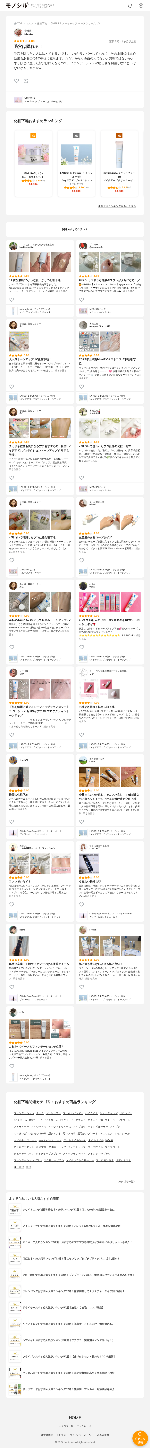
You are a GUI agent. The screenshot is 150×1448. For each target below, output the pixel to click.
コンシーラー (53, 1113)
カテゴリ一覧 (66, 1425)
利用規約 (61, 1435)
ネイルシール (122, 1133)
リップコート (112, 1146)
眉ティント (54, 1133)
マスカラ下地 (95, 1120)
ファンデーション (24, 1113)
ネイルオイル (96, 1140)
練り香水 (19, 1167)
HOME (75, 1417)
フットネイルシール (74, 1140)
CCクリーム (36, 1120)
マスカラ (81, 1120)
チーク (40, 1113)
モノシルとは (84, 1425)
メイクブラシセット (74, 1153)
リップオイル (95, 1146)
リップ (62, 1146)
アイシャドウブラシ (99, 1153)
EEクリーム (67, 1120)
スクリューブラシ (54, 1160)
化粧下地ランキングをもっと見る (117, 206)
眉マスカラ (69, 1133)
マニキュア (106, 1133)
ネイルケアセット (24, 1146)
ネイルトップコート (25, 1140)
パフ (31, 1153)
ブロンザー (126, 1113)
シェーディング (109, 1113)
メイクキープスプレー (48, 1153)
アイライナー (21, 1126)
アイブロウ (79, 1126)
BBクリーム (20, 1120)
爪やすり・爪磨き (46, 1146)
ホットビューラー (98, 1126)
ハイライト (91, 1113)
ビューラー (20, 1153)
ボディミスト (123, 1160)
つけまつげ (20, 1133)
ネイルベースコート (50, 1140)
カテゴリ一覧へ (127, 1181)
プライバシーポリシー (81, 1435)
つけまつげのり (37, 1133)
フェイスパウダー (73, 1113)
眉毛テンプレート (88, 1133)
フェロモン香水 (105, 1160)
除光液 (109, 1140)
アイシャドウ (38, 1126)
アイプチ (115, 1126)
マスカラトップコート (117, 1120)
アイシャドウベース (59, 1126)
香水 (28, 1167)
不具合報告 (103, 1435)
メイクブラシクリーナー (80, 1160)
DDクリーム (51, 1120)
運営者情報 (47, 1435)
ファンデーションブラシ (28, 1160)
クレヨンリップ (77, 1146)
